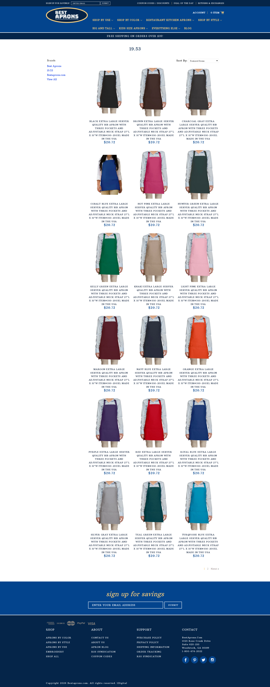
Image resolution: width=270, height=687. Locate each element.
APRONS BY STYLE (58, 642)
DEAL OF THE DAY (183, 3)
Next (214, 568)
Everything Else (165, 28)
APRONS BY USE (56, 647)
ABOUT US (98, 642)
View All (52, 79)
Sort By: (182, 60)
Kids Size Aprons (132, 28)
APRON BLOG (100, 647)
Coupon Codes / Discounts (153, 3)
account (199, 12)
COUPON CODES (101, 656)
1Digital (122, 683)
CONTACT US (100, 637)
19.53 (50, 70)
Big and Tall (102, 28)
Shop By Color (128, 20)
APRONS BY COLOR (58, 637)
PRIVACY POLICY (148, 642)
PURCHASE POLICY (149, 637)
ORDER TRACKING (149, 651)
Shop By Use (101, 20)
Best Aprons (54, 66)
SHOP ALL (52, 656)
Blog (188, 28)
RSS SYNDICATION (103, 651)
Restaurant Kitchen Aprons (169, 20)
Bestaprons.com (56, 75)
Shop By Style (209, 20)
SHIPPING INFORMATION (153, 647)
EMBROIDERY (55, 651)
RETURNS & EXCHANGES (211, 3)
